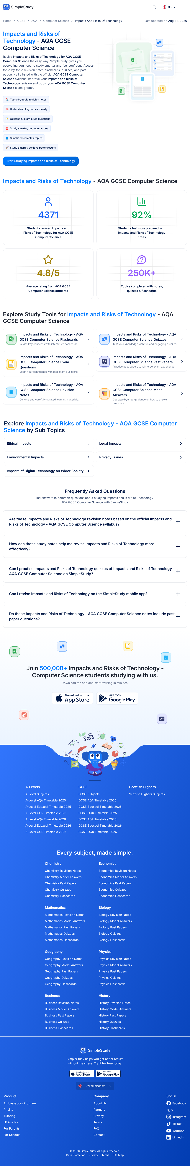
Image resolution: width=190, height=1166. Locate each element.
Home (7, 21)
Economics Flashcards (114, 896)
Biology (105, 908)
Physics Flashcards (112, 984)
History (104, 996)
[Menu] (185, 7)
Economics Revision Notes (117, 871)
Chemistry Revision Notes (63, 871)
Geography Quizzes (59, 977)
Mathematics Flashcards (61, 940)
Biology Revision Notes (115, 915)
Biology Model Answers (115, 921)
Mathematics (55, 908)
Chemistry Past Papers (60, 883)
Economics (107, 863)
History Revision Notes (114, 1003)
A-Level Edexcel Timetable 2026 (48, 825)
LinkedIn (178, 1137)
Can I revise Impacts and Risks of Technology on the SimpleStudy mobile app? (78, 594)
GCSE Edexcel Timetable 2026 (100, 825)
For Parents (11, 1128)
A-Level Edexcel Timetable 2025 (48, 806)
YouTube (178, 1131)
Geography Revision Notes (63, 959)
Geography (54, 952)
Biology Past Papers (113, 927)
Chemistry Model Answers (63, 877)
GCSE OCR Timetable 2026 (97, 832)
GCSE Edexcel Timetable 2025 (100, 806)
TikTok (177, 1124)
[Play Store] (117, 698)
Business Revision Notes (62, 1003)
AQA (34, 21)
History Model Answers (115, 1009)
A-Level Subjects (37, 794)
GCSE (21, 21)
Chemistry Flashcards (60, 896)
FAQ (96, 1128)
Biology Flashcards (112, 940)
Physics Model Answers (115, 965)
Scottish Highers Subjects (147, 794)
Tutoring (9, 1116)
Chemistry (53, 863)
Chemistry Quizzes (58, 889)
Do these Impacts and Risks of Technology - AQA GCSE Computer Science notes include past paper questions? (92, 616)
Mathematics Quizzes (60, 933)
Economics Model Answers (118, 877)
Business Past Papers (59, 1015)
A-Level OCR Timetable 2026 (45, 832)
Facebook (179, 1103)
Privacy (99, 1116)
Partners (99, 1109)
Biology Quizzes (110, 933)
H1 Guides (11, 1122)
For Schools (12, 1135)
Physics (105, 952)
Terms (98, 1122)
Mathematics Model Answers (65, 921)
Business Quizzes (57, 1022)
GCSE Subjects (88, 794)
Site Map (118, 1155)
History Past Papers (112, 1015)
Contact (99, 1135)
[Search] (154, 7)
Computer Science (56, 21)
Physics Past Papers (113, 971)
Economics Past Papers (115, 883)
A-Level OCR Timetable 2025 (45, 813)
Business (52, 996)
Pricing (8, 1109)
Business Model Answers (62, 1009)
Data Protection (75, 1155)
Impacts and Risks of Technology (98, 21)
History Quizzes (110, 1022)
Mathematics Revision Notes (64, 915)
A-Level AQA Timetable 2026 (45, 819)
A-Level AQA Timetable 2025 (45, 800)
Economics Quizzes (112, 889)
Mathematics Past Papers (62, 927)
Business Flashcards (59, 1028)
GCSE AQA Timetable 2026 (97, 819)
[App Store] (72, 698)
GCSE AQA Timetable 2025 (97, 800)
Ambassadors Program (20, 1103)
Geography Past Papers (61, 971)
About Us (100, 1103)
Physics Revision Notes (115, 959)
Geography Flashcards (60, 984)
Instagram (179, 1117)
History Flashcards (112, 1028)
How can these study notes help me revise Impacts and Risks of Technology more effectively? (81, 546)
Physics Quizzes (110, 977)
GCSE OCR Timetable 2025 (97, 813)
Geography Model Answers (64, 965)
